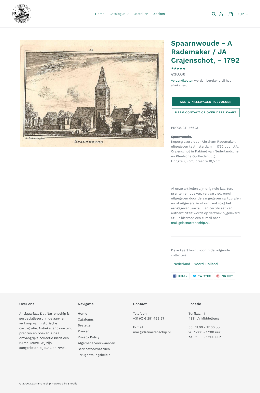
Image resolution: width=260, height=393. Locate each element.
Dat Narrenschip (40, 383)
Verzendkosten (182, 80)
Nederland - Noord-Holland (196, 264)
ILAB (48, 348)
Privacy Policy (88, 337)
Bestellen (85, 325)
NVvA (61, 348)
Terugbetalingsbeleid (94, 355)
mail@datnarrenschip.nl (190, 223)
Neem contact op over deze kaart (205, 112)
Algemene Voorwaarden (96, 343)
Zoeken (83, 331)
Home (82, 313)
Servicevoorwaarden (94, 349)
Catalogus (86, 319)
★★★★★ (178, 68)
